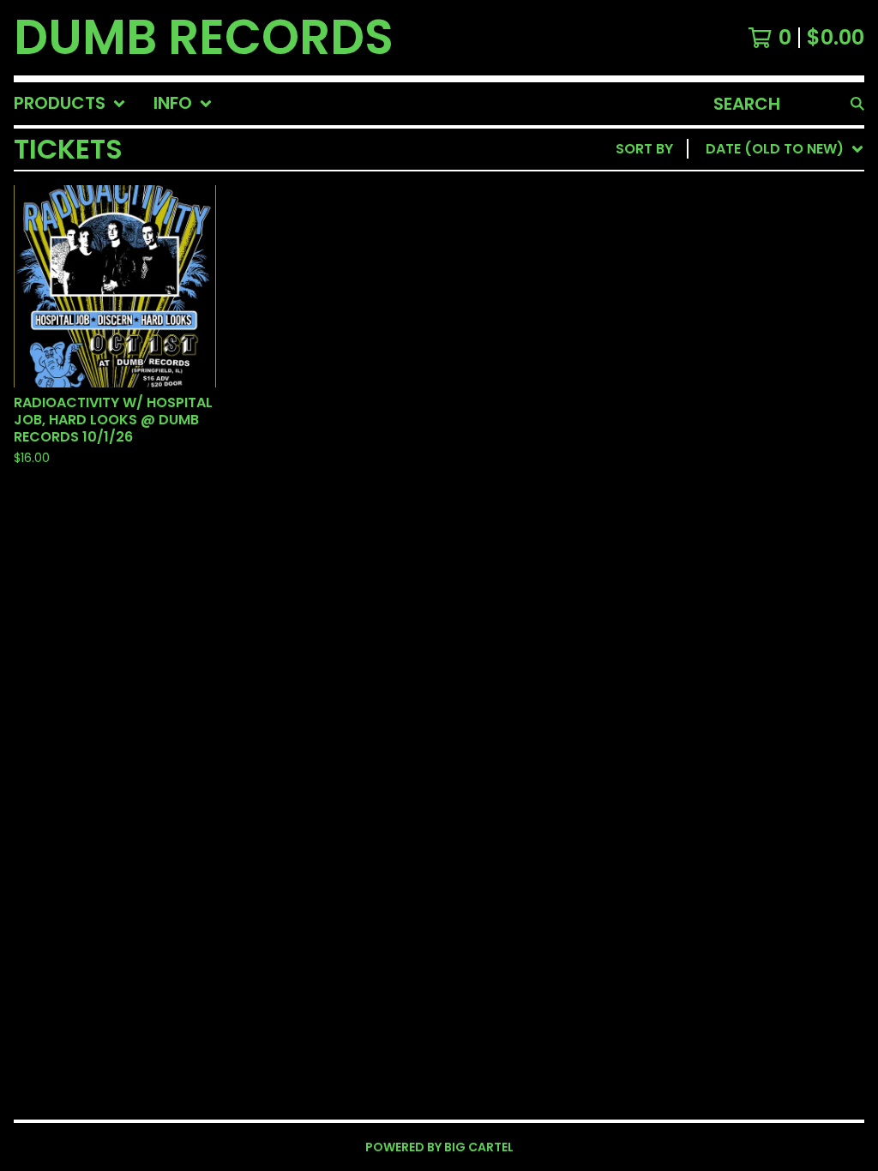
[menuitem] (70, 103)
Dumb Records (204, 38)
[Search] (857, 103)
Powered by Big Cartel (439, 1147)
